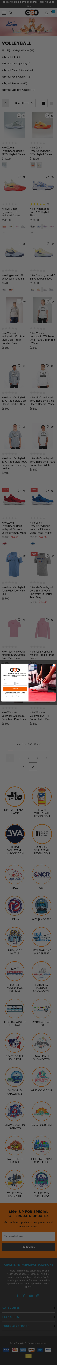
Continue (15, 688)
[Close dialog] (54, 665)
